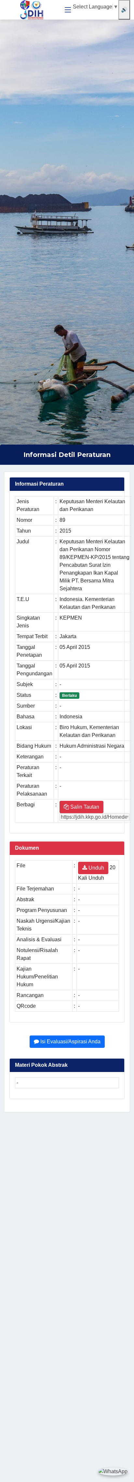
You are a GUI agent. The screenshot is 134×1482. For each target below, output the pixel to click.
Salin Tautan (84, 807)
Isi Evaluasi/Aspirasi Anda (69, 1041)
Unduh (95, 868)
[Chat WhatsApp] (112, 1471)
